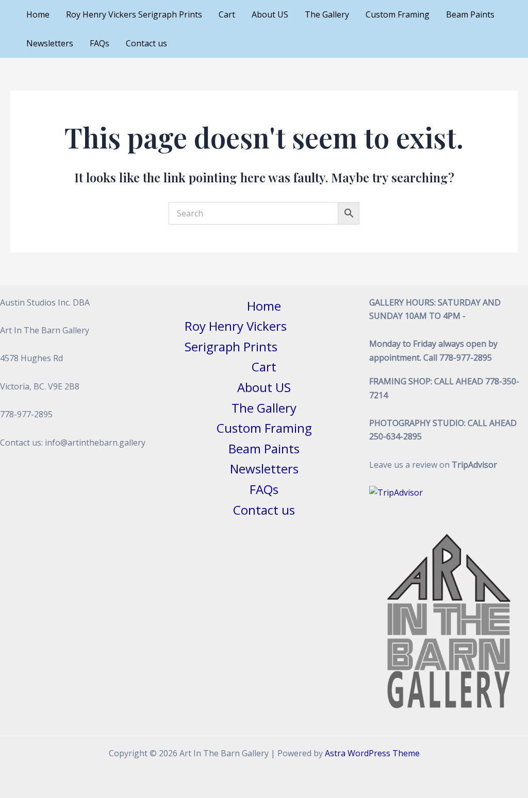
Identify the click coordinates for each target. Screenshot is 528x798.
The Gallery (327, 14)
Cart (227, 14)
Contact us (146, 43)
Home (38, 14)
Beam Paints (470, 14)
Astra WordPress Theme (372, 753)
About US (270, 14)
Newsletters (49, 43)
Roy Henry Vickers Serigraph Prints (134, 14)
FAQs (99, 43)
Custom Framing (398, 14)
